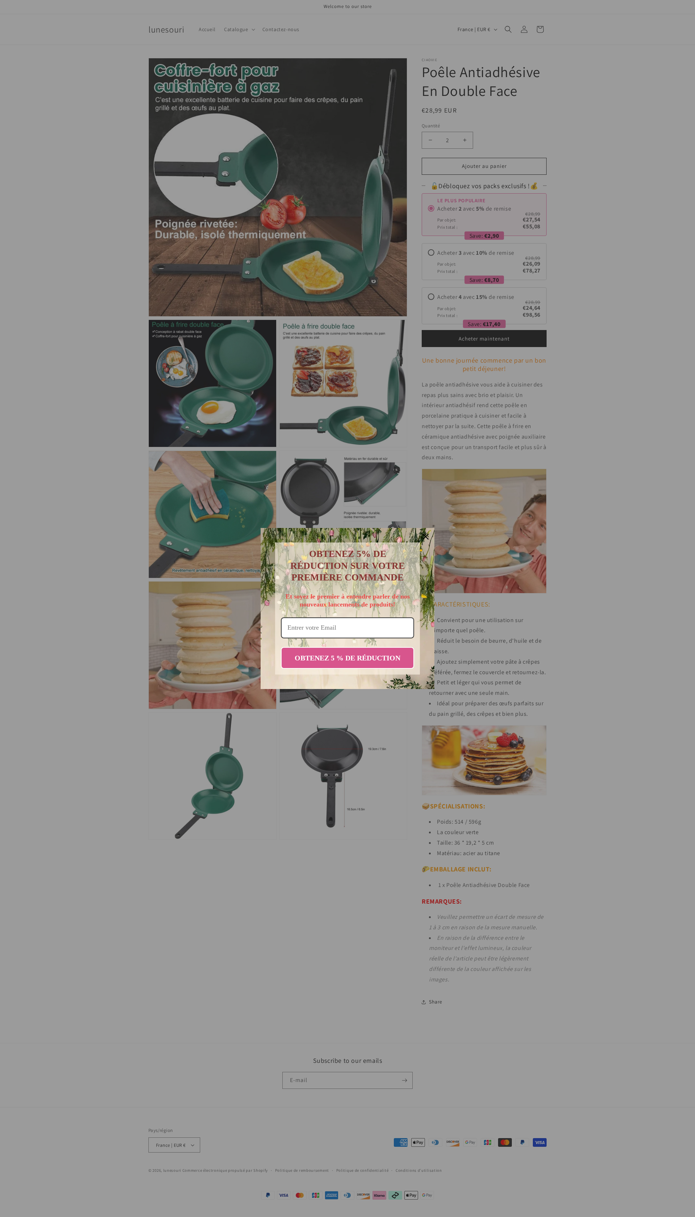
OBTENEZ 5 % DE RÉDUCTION (347, 658)
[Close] (425, 536)
